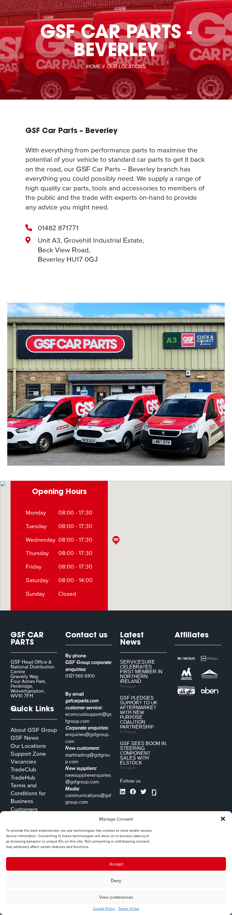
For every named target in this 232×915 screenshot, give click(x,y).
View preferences (116, 897)
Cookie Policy (104, 908)
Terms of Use (128, 908)
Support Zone (28, 754)
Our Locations (28, 746)
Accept (116, 863)
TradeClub (23, 769)
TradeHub (23, 777)
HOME (93, 66)
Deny (116, 880)
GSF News (25, 738)
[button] (223, 819)
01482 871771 (58, 228)
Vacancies (23, 761)
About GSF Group (34, 730)
